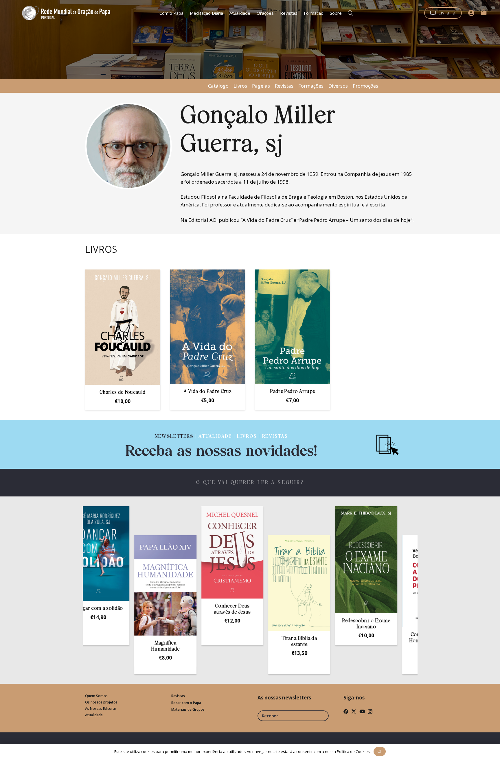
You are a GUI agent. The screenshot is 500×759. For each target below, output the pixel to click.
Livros (240, 85)
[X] (353, 711)
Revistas (284, 85)
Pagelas (261, 85)
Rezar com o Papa (186, 702)
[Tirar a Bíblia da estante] (262, 583)
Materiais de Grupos (188, 709)
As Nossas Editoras (101, 708)
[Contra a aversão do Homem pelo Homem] (396, 581)
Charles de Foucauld (123, 392)
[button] (350, 13)
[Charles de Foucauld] (122, 327)
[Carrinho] (483, 12)
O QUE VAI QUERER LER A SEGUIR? (250, 482)
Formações (310, 85)
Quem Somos (96, 695)
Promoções (365, 85)
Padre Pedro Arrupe (292, 391)
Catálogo (218, 85)
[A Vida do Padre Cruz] (207, 326)
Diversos (338, 85)
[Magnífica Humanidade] (129, 585)
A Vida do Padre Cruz (207, 391)
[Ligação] (221, 444)
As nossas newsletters (284, 697)
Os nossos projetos (101, 702)
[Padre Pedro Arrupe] (292, 326)
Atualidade (94, 714)
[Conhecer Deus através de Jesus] (196, 552)
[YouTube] (362, 711)
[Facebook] (345, 711)
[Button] (471, 13)
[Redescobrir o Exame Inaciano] (330, 559)
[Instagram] (370, 711)
